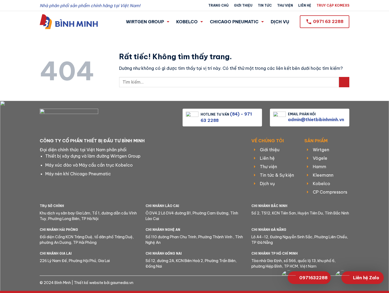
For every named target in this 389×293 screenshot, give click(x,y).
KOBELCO (187, 21)
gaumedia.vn (121, 282)
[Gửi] (344, 82)
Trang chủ (218, 5)
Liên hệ (304, 5)
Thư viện (285, 5)
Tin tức (265, 5)
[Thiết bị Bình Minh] (69, 21)
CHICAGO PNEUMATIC (234, 21)
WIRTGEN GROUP (145, 21)
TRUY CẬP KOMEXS (332, 5)
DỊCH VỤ (280, 21)
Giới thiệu (243, 5)
